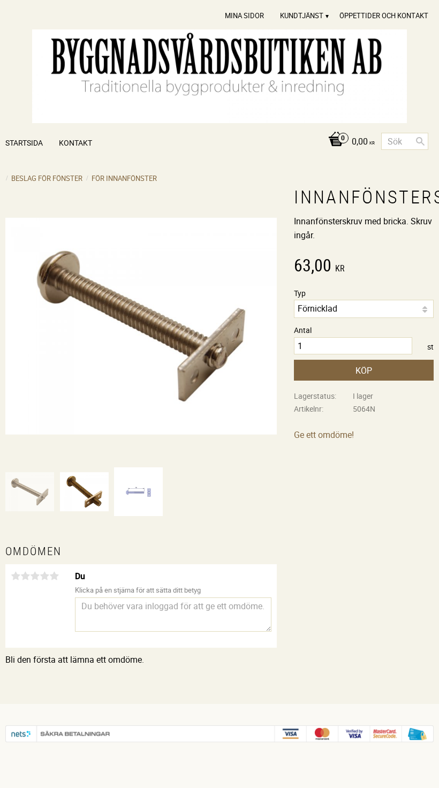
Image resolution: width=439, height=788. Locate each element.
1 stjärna (15, 576)
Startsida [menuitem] (24, 143)
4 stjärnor (44, 576)
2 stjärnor (25, 576)
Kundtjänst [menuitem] (301, 15)
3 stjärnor (35, 576)
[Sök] (420, 141)
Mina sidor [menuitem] (244, 15)
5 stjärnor (54, 576)
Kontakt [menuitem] (75, 143)
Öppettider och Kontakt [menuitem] (383, 15)
